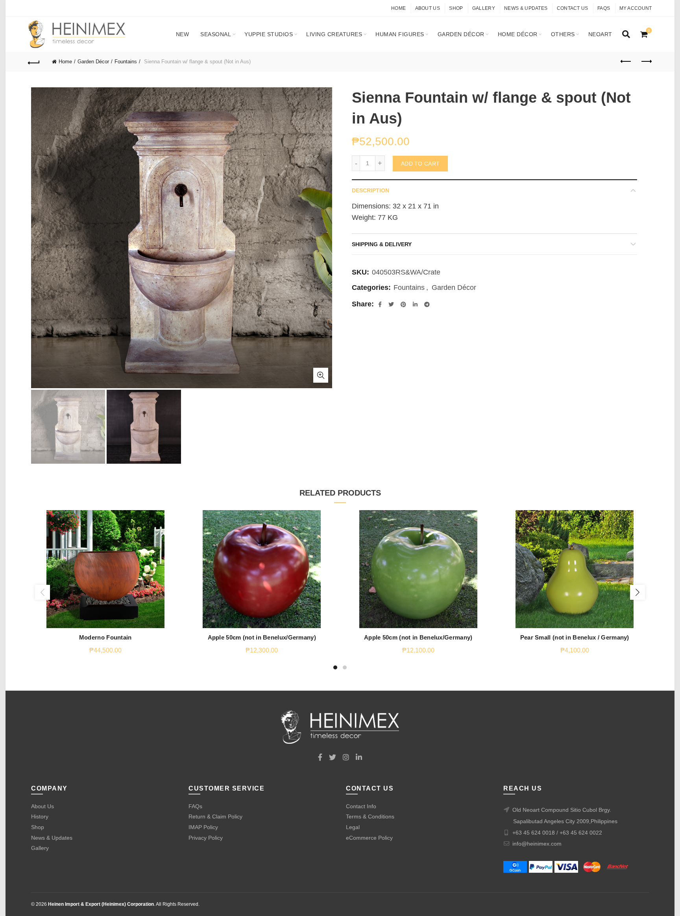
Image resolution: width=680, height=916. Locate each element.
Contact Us (572, 8)
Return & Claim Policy (215, 816)
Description (370, 190)
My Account (635, 8)
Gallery (483, 8)
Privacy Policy (205, 838)
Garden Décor (461, 34)
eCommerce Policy (369, 838)
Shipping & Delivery (382, 244)
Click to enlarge (320, 375)
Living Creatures (334, 34)
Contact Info (361, 806)
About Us (427, 8)
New (182, 34)
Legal (353, 827)
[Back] (34, 62)
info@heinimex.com (537, 843)
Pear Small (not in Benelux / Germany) (574, 637)
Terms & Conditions (370, 816)
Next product (646, 62)
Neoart (600, 34)
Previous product (626, 62)
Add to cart (420, 163)
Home (398, 8)
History (39, 816)
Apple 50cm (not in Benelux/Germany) (262, 637)
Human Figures (399, 34)
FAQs (603, 8)
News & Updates (525, 8)
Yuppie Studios (268, 34)
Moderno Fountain (105, 637)
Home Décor (518, 34)
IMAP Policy (203, 827)
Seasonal (215, 34)
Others (563, 34)
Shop (456, 8)
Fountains (126, 62)
